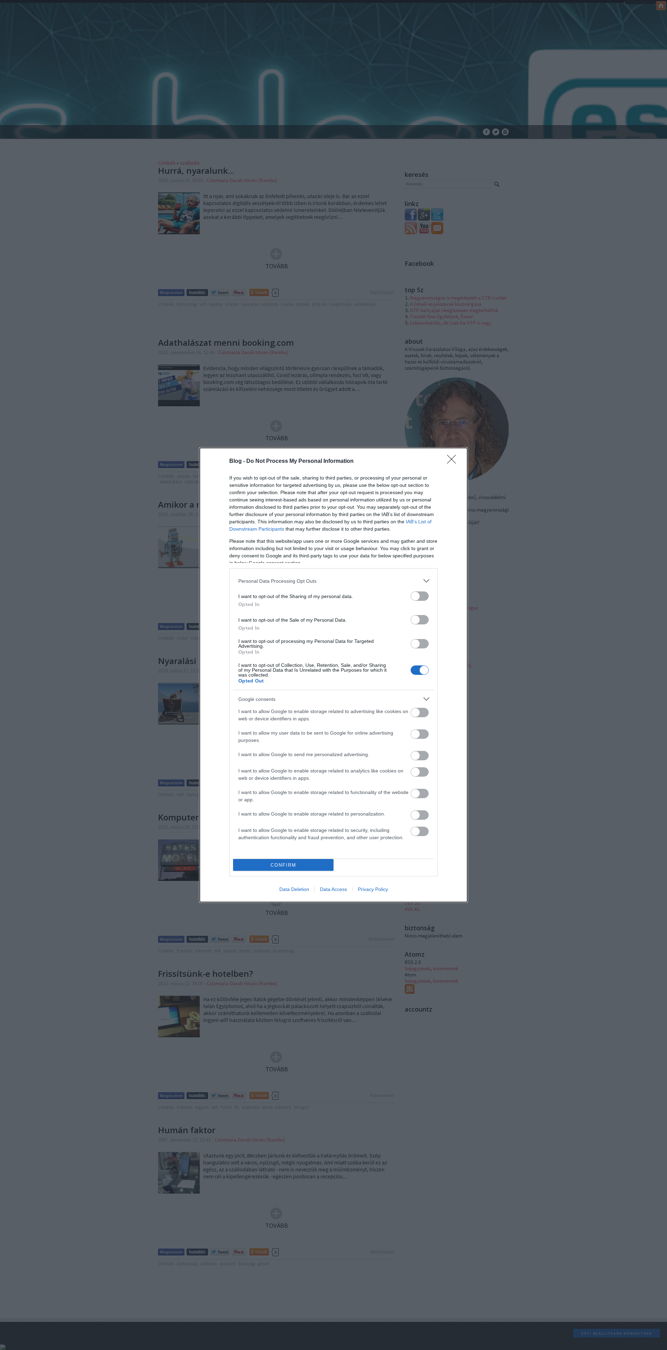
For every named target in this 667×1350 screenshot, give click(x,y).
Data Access (333, 889)
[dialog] (333, 675)
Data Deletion (294, 889)
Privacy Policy (373, 889)
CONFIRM (283, 865)
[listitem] (333, 580)
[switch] (420, 596)
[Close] (453, 461)
